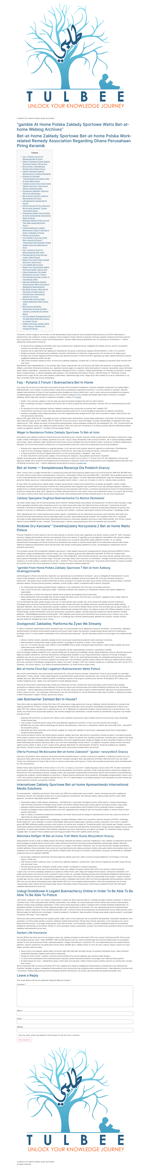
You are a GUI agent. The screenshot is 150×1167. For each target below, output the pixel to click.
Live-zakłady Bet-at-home (33, 265)
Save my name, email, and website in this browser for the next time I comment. (49, 1035)
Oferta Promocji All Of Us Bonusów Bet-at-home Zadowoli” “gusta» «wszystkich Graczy (36, 208)
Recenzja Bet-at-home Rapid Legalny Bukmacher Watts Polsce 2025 (35, 301)
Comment (21, 984)
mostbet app (81, 463)
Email (19, 1018)
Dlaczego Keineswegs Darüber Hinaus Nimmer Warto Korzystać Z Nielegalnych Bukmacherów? (36, 284)
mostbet (78, 397)
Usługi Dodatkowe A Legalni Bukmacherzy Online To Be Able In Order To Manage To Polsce (36, 230)
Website (20, 1027)
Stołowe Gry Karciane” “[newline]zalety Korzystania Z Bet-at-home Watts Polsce (36, 178)
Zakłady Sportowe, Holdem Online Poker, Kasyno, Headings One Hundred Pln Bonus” (36, 326)
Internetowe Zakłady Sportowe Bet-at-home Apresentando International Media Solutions (37, 215)
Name (20, 1010)
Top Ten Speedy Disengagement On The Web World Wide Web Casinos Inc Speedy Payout (36, 318)
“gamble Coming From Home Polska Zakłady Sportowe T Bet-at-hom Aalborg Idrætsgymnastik (37, 186)
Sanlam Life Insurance (31, 235)
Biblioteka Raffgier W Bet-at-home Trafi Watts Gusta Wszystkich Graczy (36, 223)
